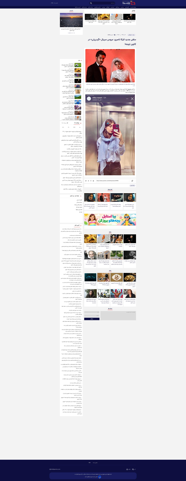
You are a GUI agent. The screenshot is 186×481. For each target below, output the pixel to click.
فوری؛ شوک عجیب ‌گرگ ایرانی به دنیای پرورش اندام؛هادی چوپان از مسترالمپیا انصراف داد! (117, 302)
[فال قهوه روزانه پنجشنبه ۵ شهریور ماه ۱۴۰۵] (103, 277)
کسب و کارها (78, 7)
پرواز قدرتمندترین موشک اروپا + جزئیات (74, 319)
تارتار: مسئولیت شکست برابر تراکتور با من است (72, 301)
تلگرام (129, 469)
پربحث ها (64, 123)
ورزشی (103, 7)
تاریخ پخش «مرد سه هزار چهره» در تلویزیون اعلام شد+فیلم (68, 113)
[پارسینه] (128, 3)
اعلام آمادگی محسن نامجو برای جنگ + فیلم (129, 21)
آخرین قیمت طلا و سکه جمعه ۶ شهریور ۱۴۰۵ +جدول (68, 71)
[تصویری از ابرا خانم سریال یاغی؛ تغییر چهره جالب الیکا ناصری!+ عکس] (90, 197)
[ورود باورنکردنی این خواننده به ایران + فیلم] (91, 17)
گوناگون (133, 11)
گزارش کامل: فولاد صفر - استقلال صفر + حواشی (69, 76)
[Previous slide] (61, 20)
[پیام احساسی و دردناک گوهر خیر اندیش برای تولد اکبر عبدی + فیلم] (130, 293)
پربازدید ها (76, 123)
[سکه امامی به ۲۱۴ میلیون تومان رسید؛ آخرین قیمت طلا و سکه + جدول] (104, 17)
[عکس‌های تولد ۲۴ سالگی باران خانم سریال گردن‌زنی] (103, 197)
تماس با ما (56, 3)
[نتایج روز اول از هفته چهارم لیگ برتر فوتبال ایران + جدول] (77, 65)
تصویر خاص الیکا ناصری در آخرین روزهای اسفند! (115, 205)
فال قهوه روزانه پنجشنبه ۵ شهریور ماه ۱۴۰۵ (104, 284)
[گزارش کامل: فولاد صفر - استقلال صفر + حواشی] (77, 76)
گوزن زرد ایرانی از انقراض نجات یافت (74, 240)
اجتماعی (113, 7)
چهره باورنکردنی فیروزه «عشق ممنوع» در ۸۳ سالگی (71, 409)
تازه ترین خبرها (79, 209)
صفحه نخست (133, 7)
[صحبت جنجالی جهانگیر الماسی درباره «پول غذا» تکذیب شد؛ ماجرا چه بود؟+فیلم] (90, 255)
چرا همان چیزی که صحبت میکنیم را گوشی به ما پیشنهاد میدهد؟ (68, 108)
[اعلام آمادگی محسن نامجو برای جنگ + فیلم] (129, 17)
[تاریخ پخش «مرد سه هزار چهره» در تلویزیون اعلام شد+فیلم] (77, 113)
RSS (52, 3)
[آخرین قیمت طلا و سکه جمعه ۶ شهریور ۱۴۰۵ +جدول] (77, 70)
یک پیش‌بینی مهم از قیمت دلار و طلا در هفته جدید (71, 229)
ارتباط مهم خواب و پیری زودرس (75, 235)
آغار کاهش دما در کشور (76, 291)
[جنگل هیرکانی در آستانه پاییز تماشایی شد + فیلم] (77, 97)
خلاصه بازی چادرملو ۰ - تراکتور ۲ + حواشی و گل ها (72, 289)
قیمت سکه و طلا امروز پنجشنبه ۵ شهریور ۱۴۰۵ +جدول (130, 284)
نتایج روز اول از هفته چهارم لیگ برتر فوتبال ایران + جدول (68, 65)
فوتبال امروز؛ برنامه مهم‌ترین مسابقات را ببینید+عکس (71, 358)
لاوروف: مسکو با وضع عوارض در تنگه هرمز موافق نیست (71, 364)
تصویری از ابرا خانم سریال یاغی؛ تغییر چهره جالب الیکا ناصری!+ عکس (89, 206)
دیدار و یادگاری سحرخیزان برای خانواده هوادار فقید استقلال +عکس (68, 102)
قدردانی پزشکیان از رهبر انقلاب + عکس (74, 272)
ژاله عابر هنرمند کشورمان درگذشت (117, 245)
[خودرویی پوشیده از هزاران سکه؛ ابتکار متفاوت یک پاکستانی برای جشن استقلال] (116, 255)
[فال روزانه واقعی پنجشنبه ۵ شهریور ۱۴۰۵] (90, 277)
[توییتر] (86, 181)
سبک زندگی (90, 7)
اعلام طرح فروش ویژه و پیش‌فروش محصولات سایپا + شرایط (116, 22)
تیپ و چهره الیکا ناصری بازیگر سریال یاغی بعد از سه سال (128, 206)
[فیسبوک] (91, 181)
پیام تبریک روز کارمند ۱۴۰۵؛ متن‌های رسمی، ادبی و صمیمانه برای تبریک (103, 301)
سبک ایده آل (79, 202)
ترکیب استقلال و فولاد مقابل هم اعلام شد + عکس (68, 87)
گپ (135, 469)
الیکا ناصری (132, 185)
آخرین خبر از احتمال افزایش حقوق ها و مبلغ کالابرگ (71, 258)
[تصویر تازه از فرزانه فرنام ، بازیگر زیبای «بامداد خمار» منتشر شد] (90, 293)
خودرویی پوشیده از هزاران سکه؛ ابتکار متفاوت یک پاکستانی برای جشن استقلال (116, 262)
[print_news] (93, 181)
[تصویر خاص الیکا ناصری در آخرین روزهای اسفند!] (116, 197)
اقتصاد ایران (79, 200)
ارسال (92, 319)
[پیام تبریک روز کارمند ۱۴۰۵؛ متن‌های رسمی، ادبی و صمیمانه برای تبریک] (103, 293)
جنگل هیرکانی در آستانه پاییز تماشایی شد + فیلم (68, 97)
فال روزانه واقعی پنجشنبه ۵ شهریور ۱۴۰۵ (90, 284)
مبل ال (80, 212)
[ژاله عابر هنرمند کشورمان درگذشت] (116, 238)
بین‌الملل (118, 7)
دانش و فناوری (97, 7)
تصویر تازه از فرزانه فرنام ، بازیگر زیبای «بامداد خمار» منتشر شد (91, 301)
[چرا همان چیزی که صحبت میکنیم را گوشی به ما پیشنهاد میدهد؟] (77, 107)
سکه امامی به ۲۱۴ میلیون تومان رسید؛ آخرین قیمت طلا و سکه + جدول (103, 22)
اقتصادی (127, 7)
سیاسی (122, 7)
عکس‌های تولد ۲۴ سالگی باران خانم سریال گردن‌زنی (103, 205)
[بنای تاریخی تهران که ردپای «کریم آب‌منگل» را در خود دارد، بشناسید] (103, 255)
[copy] (132, 180)
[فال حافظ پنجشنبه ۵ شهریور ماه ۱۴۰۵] (116, 277)
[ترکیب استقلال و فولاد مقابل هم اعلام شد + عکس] (77, 86)
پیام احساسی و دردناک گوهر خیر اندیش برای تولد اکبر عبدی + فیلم (129, 301)
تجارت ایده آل (79, 207)
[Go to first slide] (81, 20)
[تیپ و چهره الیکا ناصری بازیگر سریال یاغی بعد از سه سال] (130, 197)
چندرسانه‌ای (84, 7)
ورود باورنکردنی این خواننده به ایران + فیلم (90, 21)
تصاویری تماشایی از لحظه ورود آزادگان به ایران (71, 29)
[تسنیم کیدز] (110, 220)
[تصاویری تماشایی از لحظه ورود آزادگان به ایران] (71, 20)
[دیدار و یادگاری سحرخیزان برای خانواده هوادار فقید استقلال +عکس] (77, 102)
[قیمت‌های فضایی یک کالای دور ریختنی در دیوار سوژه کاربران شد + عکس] (77, 91)
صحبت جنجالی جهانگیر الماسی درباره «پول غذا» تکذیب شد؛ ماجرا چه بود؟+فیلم (91, 263)
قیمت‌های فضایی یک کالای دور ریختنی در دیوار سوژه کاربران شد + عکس (68, 92)
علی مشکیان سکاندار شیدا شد (75, 383)
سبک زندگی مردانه (78, 205)
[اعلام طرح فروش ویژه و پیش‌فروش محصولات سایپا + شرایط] (116, 17)
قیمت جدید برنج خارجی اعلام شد (75, 310)
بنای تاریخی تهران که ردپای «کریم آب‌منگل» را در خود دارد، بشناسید (104, 262)
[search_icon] (91, 3)
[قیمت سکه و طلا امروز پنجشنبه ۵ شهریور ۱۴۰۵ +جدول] (130, 277)
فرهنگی (108, 7)
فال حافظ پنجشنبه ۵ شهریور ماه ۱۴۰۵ (116, 284)
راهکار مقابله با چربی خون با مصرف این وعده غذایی (71, 237)
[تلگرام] (88, 181)
